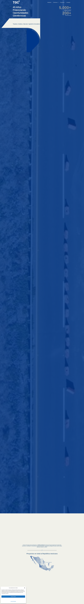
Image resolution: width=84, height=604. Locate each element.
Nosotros (49, 2)
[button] (24, 587)
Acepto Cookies (13, 596)
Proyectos (62, 2)
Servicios (55, 2)
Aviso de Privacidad (13, 601)
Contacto (68, 2)
